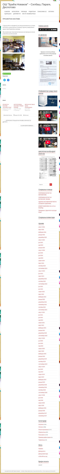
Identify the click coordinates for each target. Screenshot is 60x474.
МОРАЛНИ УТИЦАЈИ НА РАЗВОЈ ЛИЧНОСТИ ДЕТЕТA (17, 121)
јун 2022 (40, 289)
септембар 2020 (42, 335)
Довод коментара (43, 453)
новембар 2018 (42, 387)
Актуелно (40, 424)
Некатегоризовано (43, 429)
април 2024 (41, 260)
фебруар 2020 (42, 353)
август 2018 (41, 395)
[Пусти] (40, 29)
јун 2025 (40, 242)
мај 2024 (40, 258)
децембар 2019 (42, 359)
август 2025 (41, 240)
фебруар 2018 (42, 408)
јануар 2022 (41, 299)
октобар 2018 (42, 390)
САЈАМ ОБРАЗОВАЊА (27, 125)
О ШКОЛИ (7, 11)
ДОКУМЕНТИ (17, 13)
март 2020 (41, 351)
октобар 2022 (42, 281)
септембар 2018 (42, 392)
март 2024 (41, 263)
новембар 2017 (42, 415)
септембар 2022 (42, 284)
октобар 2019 (42, 361)
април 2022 (41, 291)
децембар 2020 (42, 333)
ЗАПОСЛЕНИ (15, 11)
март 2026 (41, 229)
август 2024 (41, 250)
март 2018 (41, 405)
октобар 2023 (42, 265)
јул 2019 (40, 369)
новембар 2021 (42, 304)
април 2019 (41, 374)
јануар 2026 (41, 234)
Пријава (40, 448)
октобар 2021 (42, 307)
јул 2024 (40, 252)
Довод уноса (41, 451)
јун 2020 (40, 343)
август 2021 (41, 312)
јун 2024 (40, 255)
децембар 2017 (42, 413)
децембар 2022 (42, 278)
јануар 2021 (41, 330)
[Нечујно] (51, 29)
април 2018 (41, 402)
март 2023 (41, 276)
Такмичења (41, 440)
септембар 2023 (42, 268)
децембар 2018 (42, 384)
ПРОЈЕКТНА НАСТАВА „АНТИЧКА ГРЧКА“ (7, 106)
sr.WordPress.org (42, 456)
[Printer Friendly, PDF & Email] (7, 73)
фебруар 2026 (42, 232)
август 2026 (41, 227)
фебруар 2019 (42, 379)
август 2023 (41, 271)
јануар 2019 (41, 382)
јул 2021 (40, 315)
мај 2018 (40, 400)
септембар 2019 (42, 364)
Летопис (27, 115)
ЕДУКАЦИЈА (7, 13)
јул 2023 (40, 273)
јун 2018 (40, 397)
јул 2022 (40, 286)
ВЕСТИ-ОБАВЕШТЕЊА (29, 13)
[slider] (55, 29)
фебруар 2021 (42, 327)
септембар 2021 (42, 309)
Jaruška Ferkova (8, 115)
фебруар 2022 (42, 296)
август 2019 (41, 366)
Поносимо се (42, 434)
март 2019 (41, 377)
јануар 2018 (41, 410)
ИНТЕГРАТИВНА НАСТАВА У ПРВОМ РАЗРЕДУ (18, 106)
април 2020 (41, 348)
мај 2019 (40, 371)
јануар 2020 (41, 356)
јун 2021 (40, 317)
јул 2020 (40, 340)
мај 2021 (40, 320)
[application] (47, 29)
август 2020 (41, 338)
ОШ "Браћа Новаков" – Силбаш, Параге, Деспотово (27, 6)
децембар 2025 (42, 237)
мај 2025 (40, 245)
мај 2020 (40, 346)
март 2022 (41, 294)
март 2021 (41, 325)
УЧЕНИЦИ (24, 11)
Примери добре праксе (44, 437)
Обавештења (42, 432)
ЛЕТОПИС (51, 11)
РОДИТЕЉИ (32, 11)
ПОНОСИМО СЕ (42, 11)
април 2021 (41, 322)
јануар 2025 (41, 247)
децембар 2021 (42, 302)
